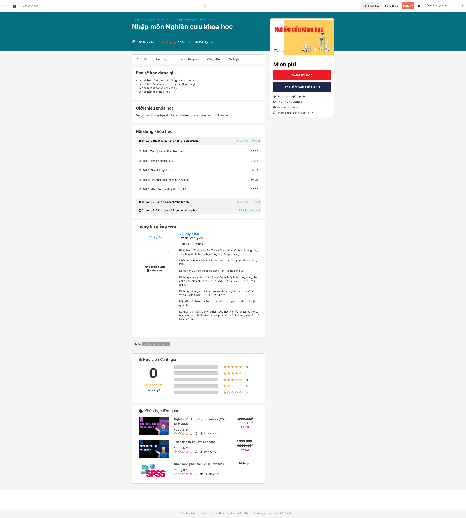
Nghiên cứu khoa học (160, 19)
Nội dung (161, 59)
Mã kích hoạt (372, 5)
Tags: (138, 343)
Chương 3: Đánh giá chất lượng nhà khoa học (169, 210)
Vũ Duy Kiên (189, 234)
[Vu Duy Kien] (5, 6)
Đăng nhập (391, 5)
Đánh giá (233, 59)
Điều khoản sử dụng (255, 513)
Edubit (288, 513)
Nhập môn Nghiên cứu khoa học (195, 19)
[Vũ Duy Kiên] (155, 248)
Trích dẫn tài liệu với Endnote (194, 442)
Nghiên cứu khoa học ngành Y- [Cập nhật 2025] (200, 422)
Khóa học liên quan (187, 59)
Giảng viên (213, 59)
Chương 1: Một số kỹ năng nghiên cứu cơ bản (169, 140)
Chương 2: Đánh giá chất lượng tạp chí (165, 201)
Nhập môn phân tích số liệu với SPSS (199, 464)
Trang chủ (138, 19)
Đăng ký (408, 5)
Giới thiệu (142, 59)
